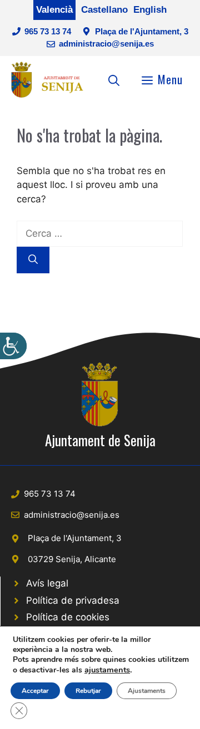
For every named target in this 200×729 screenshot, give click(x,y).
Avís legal (47, 583)
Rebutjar (88, 690)
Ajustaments (147, 690)
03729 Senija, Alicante (72, 559)
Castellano (104, 9)
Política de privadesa (72, 600)
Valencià (54, 9)
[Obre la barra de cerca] (114, 79)
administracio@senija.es (106, 43)
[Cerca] (33, 260)
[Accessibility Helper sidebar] (13, 346)
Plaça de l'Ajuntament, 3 (141, 31)
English (150, 9)
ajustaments (107, 670)
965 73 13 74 (47, 31)
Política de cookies (67, 617)
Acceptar (35, 690)
